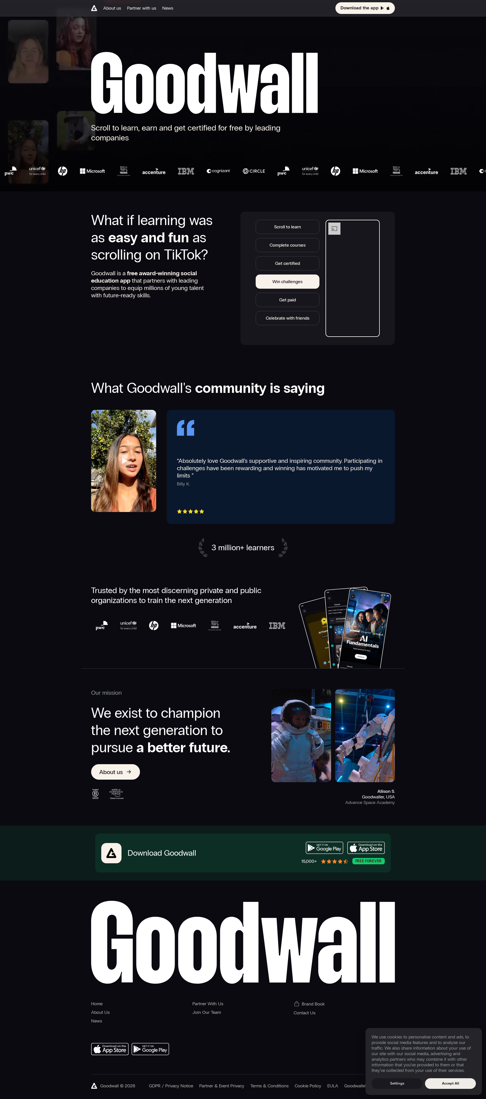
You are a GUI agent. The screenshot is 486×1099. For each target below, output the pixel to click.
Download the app (359, 8)
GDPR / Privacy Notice (171, 1086)
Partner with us (141, 8)
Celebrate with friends (287, 318)
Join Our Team (206, 1012)
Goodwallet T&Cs (361, 1086)
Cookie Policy (308, 1086)
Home (97, 1003)
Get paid (287, 300)
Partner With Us (207, 1003)
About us (112, 8)
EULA (332, 1086)
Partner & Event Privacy (221, 1086)
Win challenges (287, 281)
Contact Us (304, 1013)
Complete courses (288, 245)
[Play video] (124, 461)
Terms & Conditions (269, 1086)
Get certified (287, 263)
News (167, 8)
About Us (100, 1012)
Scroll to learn (287, 227)
